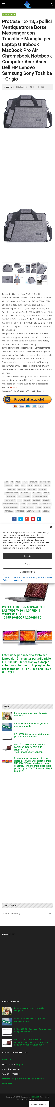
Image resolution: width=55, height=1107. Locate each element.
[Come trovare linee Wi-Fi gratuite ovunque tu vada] (7, 726)
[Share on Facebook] (14, 519)
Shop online (8, 14)
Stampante (32, 504)
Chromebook (45, 482)
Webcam (46, 511)
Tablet (38, 507)
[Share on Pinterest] (33, 519)
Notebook (37, 493)
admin (9, 87)
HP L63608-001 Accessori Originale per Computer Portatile (32, 735)
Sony (23, 504)
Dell (23, 486)
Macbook (11, 489)
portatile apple (24, 497)
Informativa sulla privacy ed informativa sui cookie (33, 578)
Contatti (6, 1059)
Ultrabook (20, 511)
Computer (9, 486)
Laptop (38, 486)
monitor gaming (11, 493)
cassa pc (33, 482)
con (17, 486)
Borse (25, 482)
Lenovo (47, 486)
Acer (6, 482)
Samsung (36, 500)
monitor (42, 489)
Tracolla (9, 511)
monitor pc (25, 493)
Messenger (32, 489)
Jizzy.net (20, 1064)
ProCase (27, 500)
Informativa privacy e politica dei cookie (23, 1078)
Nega (27, 563)
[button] (50, 527)
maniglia (21, 489)
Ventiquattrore (33, 511)
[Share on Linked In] (39, 519)
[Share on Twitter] (20, 519)
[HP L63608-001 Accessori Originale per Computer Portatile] (7, 737)
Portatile (11, 497)
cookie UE (7, 1083)
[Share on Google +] (27, 519)
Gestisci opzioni (27, 571)
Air (12, 482)
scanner (46, 500)
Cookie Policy (6, 578)
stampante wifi (26, 507)
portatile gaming (40, 497)
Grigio (30, 486)
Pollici (47, 493)
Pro (19, 500)
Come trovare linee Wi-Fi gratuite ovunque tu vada (31, 724)
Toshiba (47, 507)
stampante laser (11, 507)
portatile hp (10, 500)
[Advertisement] (27, 161)
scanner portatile (10, 504)
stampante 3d (45, 504)
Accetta (27, 556)
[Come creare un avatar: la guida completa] (7, 716)
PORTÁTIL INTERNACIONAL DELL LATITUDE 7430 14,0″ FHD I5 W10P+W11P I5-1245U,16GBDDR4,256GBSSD (30, 748)
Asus (18, 482)
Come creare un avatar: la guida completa (30, 714)
